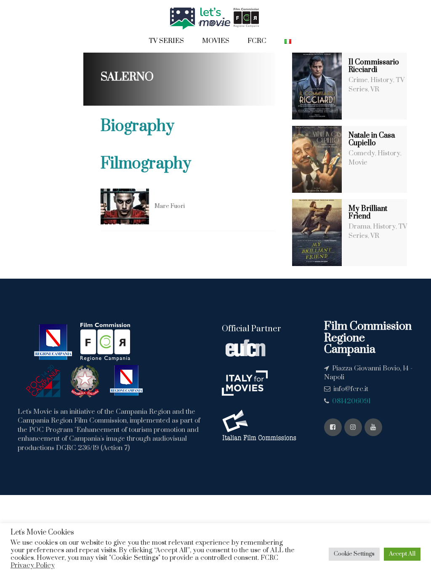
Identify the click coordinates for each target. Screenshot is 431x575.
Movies (215, 41)
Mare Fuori (169, 206)
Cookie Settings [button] (354, 554)
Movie (358, 162)
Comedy (362, 153)
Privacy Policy (33, 565)
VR (374, 89)
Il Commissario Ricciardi (374, 66)
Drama (359, 226)
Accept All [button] (402, 554)
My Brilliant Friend (368, 212)
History (381, 80)
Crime (358, 80)
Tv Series (166, 41)
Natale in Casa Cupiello (372, 139)
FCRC (256, 41)
